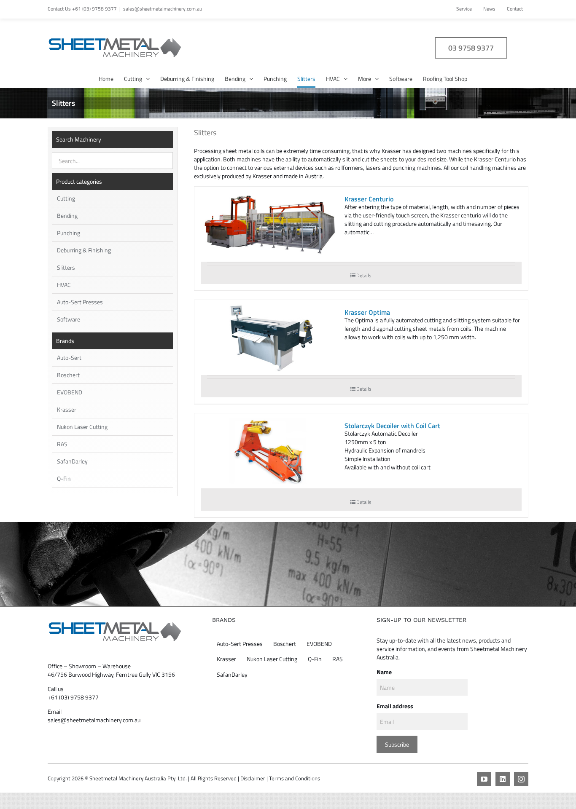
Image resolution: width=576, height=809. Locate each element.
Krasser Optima (367, 312)
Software (68, 319)
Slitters (66, 267)
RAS (62, 443)
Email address (395, 706)
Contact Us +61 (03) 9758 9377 (82, 9)
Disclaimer (252, 778)
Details (363, 275)
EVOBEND (69, 392)
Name (384, 671)
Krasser (66, 409)
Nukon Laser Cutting (82, 426)
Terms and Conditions (294, 778)
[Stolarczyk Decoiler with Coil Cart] (269, 451)
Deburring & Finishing (84, 250)
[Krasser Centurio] (269, 225)
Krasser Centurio (369, 199)
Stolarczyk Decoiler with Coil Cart (392, 426)
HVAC (64, 284)
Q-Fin (64, 478)
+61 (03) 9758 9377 (73, 697)
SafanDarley (72, 461)
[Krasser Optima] (269, 338)
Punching (68, 232)
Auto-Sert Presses (80, 301)
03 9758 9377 (471, 48)
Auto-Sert (69, 357)
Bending (67, 215)
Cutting (66, 198)
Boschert (68, 374)
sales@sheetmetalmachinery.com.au (162, 9)
